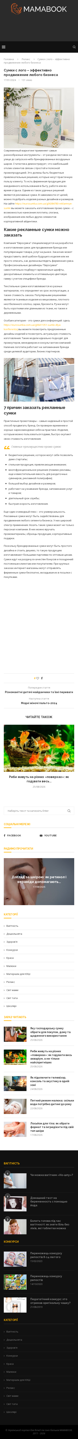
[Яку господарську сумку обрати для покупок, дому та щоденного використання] (15, 1034)
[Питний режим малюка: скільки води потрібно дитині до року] (15, 1106)
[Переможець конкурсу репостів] (15, 1282)
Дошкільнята (14, 933)
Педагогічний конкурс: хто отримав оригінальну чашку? (50, 1301)
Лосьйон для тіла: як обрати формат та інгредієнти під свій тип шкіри (52, 1127)
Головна (9, 59)
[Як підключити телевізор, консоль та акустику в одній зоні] (15, 1083)
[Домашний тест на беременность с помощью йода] (15, 1203)
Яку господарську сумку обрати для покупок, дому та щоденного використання (50, 1032)
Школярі (11, 1006)
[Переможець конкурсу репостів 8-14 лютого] (15, 1259)
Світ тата (12, 998)
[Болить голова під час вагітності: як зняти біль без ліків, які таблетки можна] (15, 1226)
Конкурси (12, 950)
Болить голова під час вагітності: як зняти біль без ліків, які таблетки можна (49, 1224)
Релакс (26, 59)
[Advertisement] (39, 29)
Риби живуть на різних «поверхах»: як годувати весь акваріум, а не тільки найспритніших (51, 1057)
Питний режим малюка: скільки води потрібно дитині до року (52, 1102)
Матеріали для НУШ (18, 974)
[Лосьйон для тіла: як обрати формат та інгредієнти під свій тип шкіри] (15, 1129)
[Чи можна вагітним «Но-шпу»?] (15, 1180)
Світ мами (12, 990)
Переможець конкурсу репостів (46, 1278)
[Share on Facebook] (42, 678)
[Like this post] (37, 678)
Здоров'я (11, 941)
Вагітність (12, 925)
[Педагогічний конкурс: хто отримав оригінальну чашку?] (15, 1305)
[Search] (74, 47)
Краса (10, 958)
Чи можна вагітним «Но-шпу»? (51, 1175)
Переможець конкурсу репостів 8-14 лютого (46, 1255)
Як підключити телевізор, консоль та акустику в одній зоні (49, 1081)
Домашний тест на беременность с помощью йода (48, 1201)
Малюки (11, 966)
